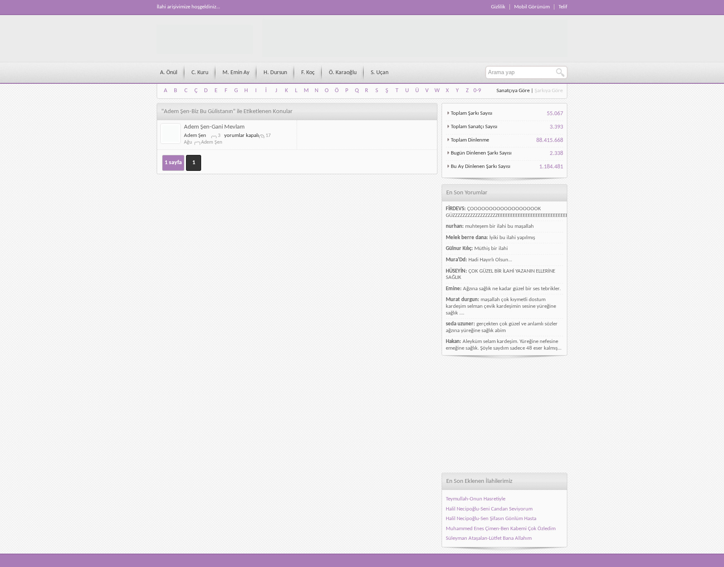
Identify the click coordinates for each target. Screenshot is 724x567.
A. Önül (168, 73)
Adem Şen (195, 135)
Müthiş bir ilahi (491, 248)
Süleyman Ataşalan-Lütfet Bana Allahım (489, 538)
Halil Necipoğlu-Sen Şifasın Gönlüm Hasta (491, 518)
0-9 (477, 91)
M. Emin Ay (235, 73)
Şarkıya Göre (549, 90)
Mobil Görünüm (532, 7)
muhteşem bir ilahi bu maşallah (499, 226)
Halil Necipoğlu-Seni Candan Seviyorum (489, 509)
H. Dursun (275, 73)
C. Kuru (199, 73)
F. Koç (308, 73)
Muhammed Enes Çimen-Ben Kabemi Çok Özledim (501, 528)
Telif (563, 7)
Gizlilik (498, 7)
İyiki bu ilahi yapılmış (512, 237)
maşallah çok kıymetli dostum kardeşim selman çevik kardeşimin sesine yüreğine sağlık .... (501, 306)
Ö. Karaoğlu (343, 73)
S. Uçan (379, 73)
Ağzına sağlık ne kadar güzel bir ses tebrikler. (512, 288)
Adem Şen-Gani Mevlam (214, 127)
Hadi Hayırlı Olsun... (490, 260)
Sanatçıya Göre (513, 90)
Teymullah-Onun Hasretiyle (475, 499)
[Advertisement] (504, 414)
